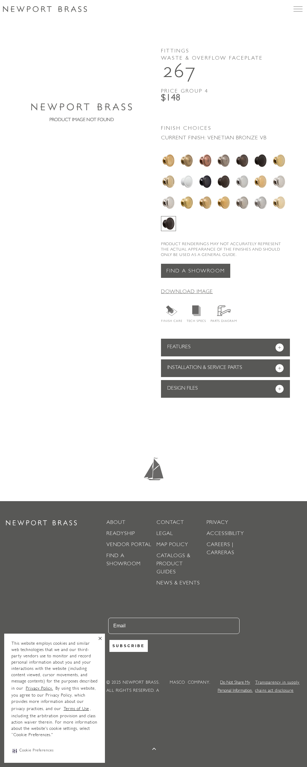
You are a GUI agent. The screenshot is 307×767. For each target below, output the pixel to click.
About (116, 523)
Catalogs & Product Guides (173, 564)
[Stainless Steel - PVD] (260, 202)
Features (224, 348)
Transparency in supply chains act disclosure (277, 687)
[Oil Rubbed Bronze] (223, 181)
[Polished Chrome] (242, 181)
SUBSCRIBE (128, 646)
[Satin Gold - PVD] (223, 202)
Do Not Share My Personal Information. (235, 687)
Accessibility (225, 534)
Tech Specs (196, 321)
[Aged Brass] (168, 160)
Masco (177, 683)
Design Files (224, 389)
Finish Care (171, 321)
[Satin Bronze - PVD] (205, 202)
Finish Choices (186, 129)
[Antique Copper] (205, 160)
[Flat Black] (260, 160)
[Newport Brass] (45, 9)
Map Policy (172, 545)
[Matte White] (186, 181)
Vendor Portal (128, 545)
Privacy (217, 523)
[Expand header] (298, 9)
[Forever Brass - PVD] (279, 160)
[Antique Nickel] (223, 160)
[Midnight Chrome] (205, 181)
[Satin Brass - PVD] (186, 202)
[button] (33, 751)
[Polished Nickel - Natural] (279, 181)
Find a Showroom (195, 271)
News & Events (178, 583)
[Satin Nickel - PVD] (242, 202)
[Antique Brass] (186, 160)
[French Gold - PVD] (168, 181)
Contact (170, 523)
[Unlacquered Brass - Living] (279, 202)
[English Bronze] (242, 160)
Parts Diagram (223, 321)
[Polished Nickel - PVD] (168, 202)
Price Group (184, 91)
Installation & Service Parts (224, 368)
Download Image (187, 292)
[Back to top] (154, 750)
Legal (164, 534)
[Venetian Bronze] (168, 223)
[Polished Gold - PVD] (260, 181)
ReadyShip (120, 534)
